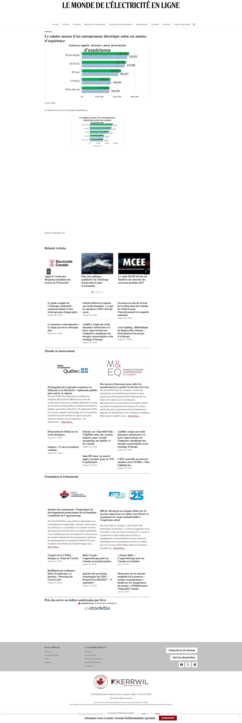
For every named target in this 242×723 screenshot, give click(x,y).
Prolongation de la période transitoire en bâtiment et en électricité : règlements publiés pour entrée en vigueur (72, 390)
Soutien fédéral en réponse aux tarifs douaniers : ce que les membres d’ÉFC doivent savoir (98, 307)
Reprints (88, 652)
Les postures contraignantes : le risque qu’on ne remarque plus (64, 327)
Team (47, 659)
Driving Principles (52, 655)
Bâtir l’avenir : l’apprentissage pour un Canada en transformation (97, 558)
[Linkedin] (194, 664)
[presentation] (60, 263)
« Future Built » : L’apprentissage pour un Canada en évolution (131, 558)
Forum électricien (182, 24)
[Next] (146, 271)
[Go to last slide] (49, 271)
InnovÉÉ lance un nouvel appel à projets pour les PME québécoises (98, 459)
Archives (166, 24)
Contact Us (89, 666)
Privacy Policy (90, 655)
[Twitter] (188, 664)
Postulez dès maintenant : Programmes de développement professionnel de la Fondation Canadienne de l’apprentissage (72, 512)
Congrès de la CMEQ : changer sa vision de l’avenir (63, 557)
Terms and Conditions (94, 659)
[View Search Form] (194, 24)
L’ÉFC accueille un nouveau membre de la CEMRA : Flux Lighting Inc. (133, 462)
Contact (155, 24)
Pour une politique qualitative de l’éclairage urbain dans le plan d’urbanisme (94, 281)
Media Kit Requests (93, 662)
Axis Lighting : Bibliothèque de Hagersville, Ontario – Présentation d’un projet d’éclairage (133, 332)
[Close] (239, 716)
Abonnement (142, 24)
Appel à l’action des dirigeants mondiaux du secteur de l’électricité (57, 279)
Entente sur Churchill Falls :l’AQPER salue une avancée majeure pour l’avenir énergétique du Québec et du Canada (99, 437)
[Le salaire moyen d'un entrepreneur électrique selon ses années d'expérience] (97, 132)
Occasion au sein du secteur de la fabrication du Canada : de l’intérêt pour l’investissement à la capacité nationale (133, 309)
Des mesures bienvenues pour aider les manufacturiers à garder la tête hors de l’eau (124, 386)
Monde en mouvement (94, 24)
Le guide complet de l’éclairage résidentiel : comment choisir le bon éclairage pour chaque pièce (63, 307)
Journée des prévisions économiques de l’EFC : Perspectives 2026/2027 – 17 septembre (97, 578)
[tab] (92, 292)
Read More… (67, 422)
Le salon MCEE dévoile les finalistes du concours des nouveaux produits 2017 (132, 279)
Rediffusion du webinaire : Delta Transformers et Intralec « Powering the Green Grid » (62, 575)
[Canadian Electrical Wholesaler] (47, 24)
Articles (65, 24)
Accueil (55, 24)
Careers (48, 662)
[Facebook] (181, 664)
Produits (77, 24)
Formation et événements (120, 24)
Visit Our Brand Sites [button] (183, 657)
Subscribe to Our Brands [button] (182, 650)
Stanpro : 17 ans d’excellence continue (63, 448)
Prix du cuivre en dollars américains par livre (75, 600)
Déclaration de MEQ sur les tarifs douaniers (63, 433)
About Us (48, 652)
